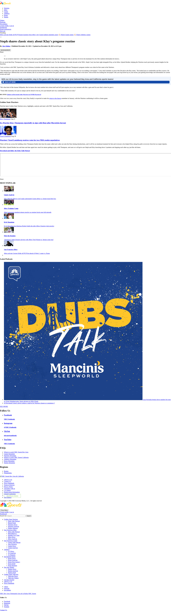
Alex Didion (6, 46)
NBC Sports (32, 593)
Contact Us (7, 481)
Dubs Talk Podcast (14, 521)
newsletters (7, 590)
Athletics (7, 13)
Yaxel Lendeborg (5, 136)
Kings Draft (11, 564)
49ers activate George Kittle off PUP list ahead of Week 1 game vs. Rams (27, 253)
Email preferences (5, 29)
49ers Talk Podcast (14, 532)
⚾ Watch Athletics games (82, 35)
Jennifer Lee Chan (13, 535)
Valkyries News (13, 576)
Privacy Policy (8, 487)
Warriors (6, 8)
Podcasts (2, 22)
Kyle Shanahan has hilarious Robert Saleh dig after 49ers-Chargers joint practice (29, 226)
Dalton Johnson (13, 528)
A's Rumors (11, 555)
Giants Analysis (9, 195)
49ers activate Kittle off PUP (9, 35)
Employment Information (12, 492)
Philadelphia (8, 473)
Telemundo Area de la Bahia (19, 593)
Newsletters (3, 24)
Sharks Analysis (13, 571)
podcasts (6, 588)
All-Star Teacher (9, 580)
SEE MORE (4, 406)
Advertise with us (9, 488)
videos (6, 587)
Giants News (12, 546)
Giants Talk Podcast (14, 542)
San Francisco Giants (10, 540)
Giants (6, 12)
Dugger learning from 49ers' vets (28, 35)
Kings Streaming (9, 461)
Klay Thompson (5, 119)
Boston (6, 471)
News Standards (9, 483)
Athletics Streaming (10, 459)
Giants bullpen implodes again (48, 35)
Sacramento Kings (9, 556)
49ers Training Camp (11, 208)
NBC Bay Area (5, 593)
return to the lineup (55, 98)
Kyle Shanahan (9, 222)
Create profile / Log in (7, 26)
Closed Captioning (10, 494)
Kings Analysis (12, 560)
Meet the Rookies (10, 236)
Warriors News (12, 525)
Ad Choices (7, 497)
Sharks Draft (12, 572)
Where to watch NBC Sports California (16, 457)
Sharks (6, 17)
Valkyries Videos (13, 578)
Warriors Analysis (13, 526)
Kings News (12, 558)
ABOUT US (8, 479)
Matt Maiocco (12, 533)
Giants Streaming (9, 454)
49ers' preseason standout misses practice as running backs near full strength (27, 212)
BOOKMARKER (5, 50)
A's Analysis (12, 553)
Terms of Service (9, 485)
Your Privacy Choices (12, 495)
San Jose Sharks (9, 567)
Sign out (2, 31)
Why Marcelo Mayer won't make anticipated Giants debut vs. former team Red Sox (30, 199)
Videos (2, 20)
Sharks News (12, 569)
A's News (11, 551)
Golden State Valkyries (11, 574)
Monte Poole (12, 523)
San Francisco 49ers (10, 249)
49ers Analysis (12, 539)
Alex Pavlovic (12, 544)
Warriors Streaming (10, 455)
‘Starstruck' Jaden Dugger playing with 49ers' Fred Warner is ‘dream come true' (29, 239)
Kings (6, 15)
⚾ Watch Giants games (66, 35)
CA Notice (7, 490)
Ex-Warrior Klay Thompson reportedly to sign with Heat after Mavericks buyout (33, 123)
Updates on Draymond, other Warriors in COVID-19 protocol (24, 94)
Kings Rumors (12, 565)
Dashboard (3, 27)
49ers (5, 10)
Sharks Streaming (9, 463)
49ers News (11, 537)
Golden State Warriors (11, 519)
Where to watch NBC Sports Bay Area (16, 452)
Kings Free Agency (14, 562)
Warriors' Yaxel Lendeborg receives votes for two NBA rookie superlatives (30, 140)
